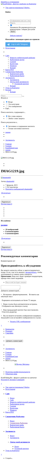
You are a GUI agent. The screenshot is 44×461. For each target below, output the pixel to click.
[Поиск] (23, 96)
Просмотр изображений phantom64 (18, 189)
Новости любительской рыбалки (22, 58)
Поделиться (5, 193)
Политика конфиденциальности (17, 372)
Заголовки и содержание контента (21, 126)
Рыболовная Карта (17, 76)
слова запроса (15, 116)
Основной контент (21, 84)
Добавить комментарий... (10, 291)
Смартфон (9, 333)
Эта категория (13, 104)
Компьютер (9, 329)
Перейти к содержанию (10, 2)
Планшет (8, 331)
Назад (12, 398)
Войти (13, 31)
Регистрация (10, 48)
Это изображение (15, 106)
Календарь (14, 64)
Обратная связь (11, 374)
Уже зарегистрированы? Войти (17, 8)
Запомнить (14, 27)
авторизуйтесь (30, 272)
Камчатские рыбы (17, 74)
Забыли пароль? (16, 36)
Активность (10, 78)
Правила (13, 66)
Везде (10, 102)
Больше (13, 68)
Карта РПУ (9, 70)
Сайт (7, 56)
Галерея (13, 62)
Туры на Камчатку (12, 88)
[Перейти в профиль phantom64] (6, 177)
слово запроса (16, 118)
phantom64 (10, 181)
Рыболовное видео (17, 60)
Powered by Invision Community (13, 380)
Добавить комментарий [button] (14, 341)
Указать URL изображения (20, 321)
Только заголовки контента (18, 128)
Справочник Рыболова (14, 72)
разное (4, 225)
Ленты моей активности (19, 82)
